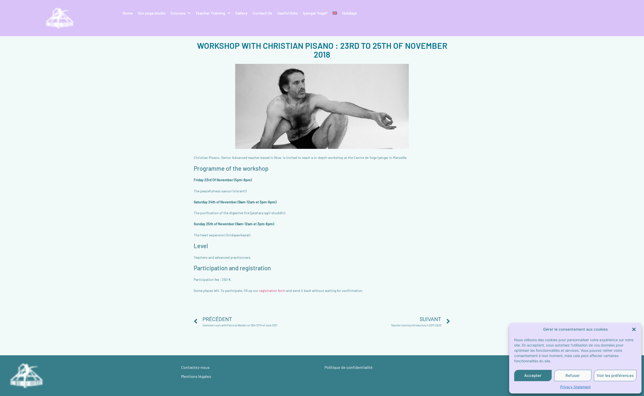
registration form (272, 290)
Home (128, 13)
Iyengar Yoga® (315, 13)
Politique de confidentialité (349, 367)
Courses (178, 13)
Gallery (241, 13)
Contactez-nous (195, 367)
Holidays (349, 13)
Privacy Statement (575, 387)
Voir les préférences (615, 375)
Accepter (532, 375)
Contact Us (262, 13)
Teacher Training (210, 13)
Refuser (573, 375)
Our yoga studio (152, 13)
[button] (633, 329)
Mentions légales (196, 376)
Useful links (287, 13)
